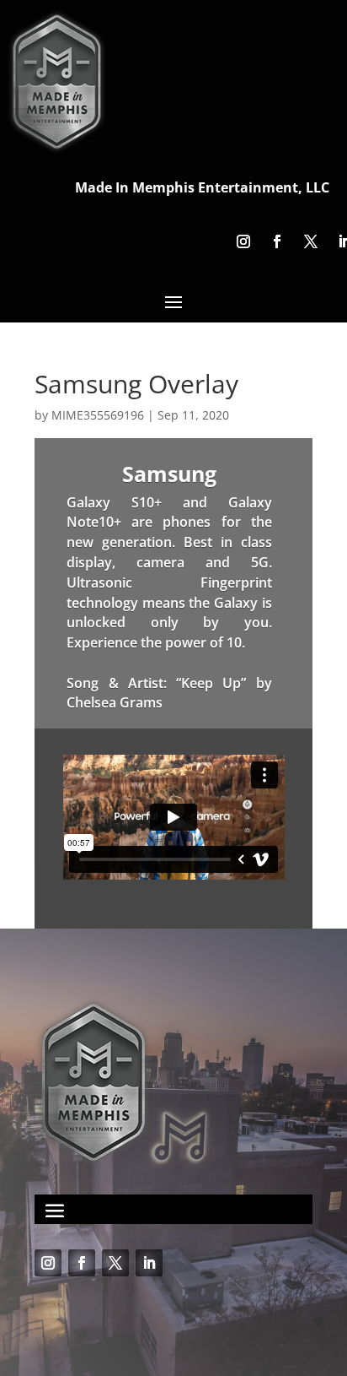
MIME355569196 (97, 415)
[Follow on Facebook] (277, 241)
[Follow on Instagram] (243, 241)
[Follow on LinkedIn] (149, 1262)
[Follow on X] (310, 241)
